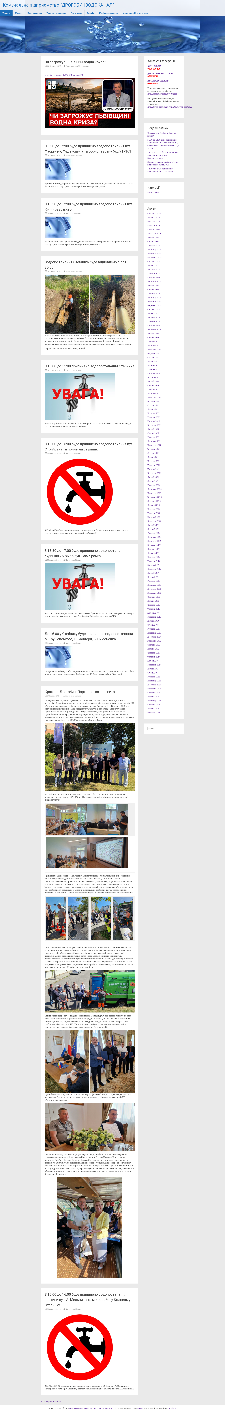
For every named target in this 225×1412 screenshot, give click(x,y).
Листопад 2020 (154, 489)
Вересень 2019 (154, 545)
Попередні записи (51, 1401)
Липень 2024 (153, 313)
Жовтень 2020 (154, 493)
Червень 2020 (154, 509)
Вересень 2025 (154, 257)
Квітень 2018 (153, 613)
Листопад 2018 (154, 585)
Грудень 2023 (153, 341)
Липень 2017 (153, 649)
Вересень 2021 (154, 449)
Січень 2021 (153, 481)
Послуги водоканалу (56, 13)
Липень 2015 (153, 709)
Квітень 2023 (153, 373)
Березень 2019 (154, 569)
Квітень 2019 (153, 565)
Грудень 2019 (153, 533)
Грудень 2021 (153, 437)
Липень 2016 (153, 697)
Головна (6, 13)
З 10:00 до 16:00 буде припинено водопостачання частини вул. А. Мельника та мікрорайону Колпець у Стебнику (87, 1299)
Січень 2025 (153, 289)
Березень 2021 (154, 473)
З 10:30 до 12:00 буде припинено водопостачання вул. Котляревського (162, 155)
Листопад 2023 (154, 345)
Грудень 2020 (154, 485)
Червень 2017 (153, 653)
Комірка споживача (108, 13)
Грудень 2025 (153, 245)
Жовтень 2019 (154, 541)
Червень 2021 (153, 461)
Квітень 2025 (153, 277)
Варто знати (76, 13)
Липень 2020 (153, 505)
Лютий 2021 (153, 477)
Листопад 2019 (154, 537)
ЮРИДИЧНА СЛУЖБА (157, 81)
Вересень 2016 (154, 689)
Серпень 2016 (153, 693)
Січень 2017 (152, 673)
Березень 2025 (154, 281)
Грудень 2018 (153, 581)
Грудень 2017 (153, 629)
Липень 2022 (153, 409)
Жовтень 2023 (154, 349)
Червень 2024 (153, 317)
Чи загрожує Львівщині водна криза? (75, 62)
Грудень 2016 (153, 677)
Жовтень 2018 (154, 589)
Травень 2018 (153, 609)
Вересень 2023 (154, 353)
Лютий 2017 (153, 669)
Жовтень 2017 (154, 637)
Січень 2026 (153, 241)
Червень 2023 (153, 365)
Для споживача (34, 13)
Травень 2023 (153, 369)
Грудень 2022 (154, 389)
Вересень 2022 (154, 401)
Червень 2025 (153, 269)
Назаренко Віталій (74, 155)
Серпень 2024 (154, 309)
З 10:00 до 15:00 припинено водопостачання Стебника (89, 366)
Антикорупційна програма (135, 13)
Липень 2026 (153, 217)
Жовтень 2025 (154, 253)
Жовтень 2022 (154, 397)
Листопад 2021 (154, 441)
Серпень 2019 (153, 549)
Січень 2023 (153, 385)
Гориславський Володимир (77, 66)
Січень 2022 (153, 433)
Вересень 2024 (154, 305)
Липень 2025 (153, 265)
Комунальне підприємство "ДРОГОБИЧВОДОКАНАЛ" (58, 5)
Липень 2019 (153, 553)
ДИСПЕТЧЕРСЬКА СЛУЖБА (160, 73)
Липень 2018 (153, 601)
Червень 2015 (153, 713)
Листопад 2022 (154, 393)
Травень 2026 (153, 225)
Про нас (18, 13)
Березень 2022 (154, 425)
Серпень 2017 (153, 645)
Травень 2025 (153, 273)
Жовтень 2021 (154, 445)
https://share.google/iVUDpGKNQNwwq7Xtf (64, 75)
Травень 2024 (153, 321)
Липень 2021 (153, 457)
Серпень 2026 (154, 213)
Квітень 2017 (153, 661)
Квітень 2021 (153, 469)
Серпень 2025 (153, 261)
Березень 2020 (154, 521)
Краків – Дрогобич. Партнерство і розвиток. (81, 692)
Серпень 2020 (154, 501)
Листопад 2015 (154, 701)
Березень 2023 (154, 377)
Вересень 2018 (154, 593)
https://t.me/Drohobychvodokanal (162, 94)
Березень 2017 (154, 665)
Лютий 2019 (153, 573)
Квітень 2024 (153, 325)
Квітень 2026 (153, 229)
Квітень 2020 (153, 517)
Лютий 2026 (153, 237)
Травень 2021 (153, 465)
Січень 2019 (153, 577)
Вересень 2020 (154, 497)
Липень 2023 (153, 361)
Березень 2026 (154, 233)
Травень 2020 (153, 513)
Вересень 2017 (154, 641)
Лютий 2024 (153, 333)
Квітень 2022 (153, 421)
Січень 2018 (153, 625)
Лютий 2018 (153, 621)
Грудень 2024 (153, 293)
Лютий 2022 (153, 429)
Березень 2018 (154, 617)
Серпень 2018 (153, 597)
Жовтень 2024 (154, 301)
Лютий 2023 (153, 381)
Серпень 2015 (153, 705)
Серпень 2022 (154, 405)
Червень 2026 (154, 221)
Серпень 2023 (153, 357)
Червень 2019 (153, 557)
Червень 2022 (154, 413)
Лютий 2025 (153, 285)
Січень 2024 (153, 337)
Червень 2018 (153, 605)
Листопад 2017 (154, 633)
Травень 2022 (153, 417)
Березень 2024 (154, 329)
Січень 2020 (153, 529)
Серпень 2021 (153, 453)
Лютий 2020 (153, 525)
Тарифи (90, 13)
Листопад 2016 (154, 681)
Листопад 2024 (154, 297)
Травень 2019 (153, 561)
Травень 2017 (153, 657)
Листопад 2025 (154, 249)
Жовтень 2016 (154, 685)
